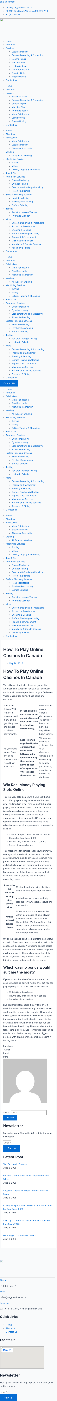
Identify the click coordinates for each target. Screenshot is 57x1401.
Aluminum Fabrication (22, 148)
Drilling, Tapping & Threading (26, 169)
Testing (9, 208)
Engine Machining (21, 180)
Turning (15, 162)
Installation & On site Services (26, 244)
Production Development (24, 226)
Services (10, 48)
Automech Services (15, 176)
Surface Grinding (20, 205)
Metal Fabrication (20, 69)
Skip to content (7, 1)
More (8, 219)
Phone (3, 1280)
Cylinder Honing (20, 183)
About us (10, 44)
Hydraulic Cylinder (21, 215)
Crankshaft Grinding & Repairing (28, 187)
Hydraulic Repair (20, 66)
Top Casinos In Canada (15, 1164)
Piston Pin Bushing (21, 191)
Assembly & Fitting (21, 247)
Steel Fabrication (20, 51)
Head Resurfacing (20, 198)
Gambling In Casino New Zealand (19, 1235)
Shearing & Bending (21, 230)
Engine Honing (19, 76)
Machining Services (15, 159)
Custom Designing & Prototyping (28, 223)
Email (2, 1291)
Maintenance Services (22, 240)
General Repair (19, 59)
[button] (28, 1046)
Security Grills (18, 73)
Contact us (11, 80)
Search (6, 1112)
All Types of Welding (22, 155)
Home (9, 41)
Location (4, 1303)
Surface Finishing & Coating (25, 233)
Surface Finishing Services (19, 194)
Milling (15, 166)
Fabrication (11, 137)
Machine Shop (19, 62)
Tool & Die (11, 173)
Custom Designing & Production (27, 55)
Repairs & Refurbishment (24, 237)
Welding (10, 152)
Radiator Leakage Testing (24, 212)
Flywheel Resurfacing (22, 201)
